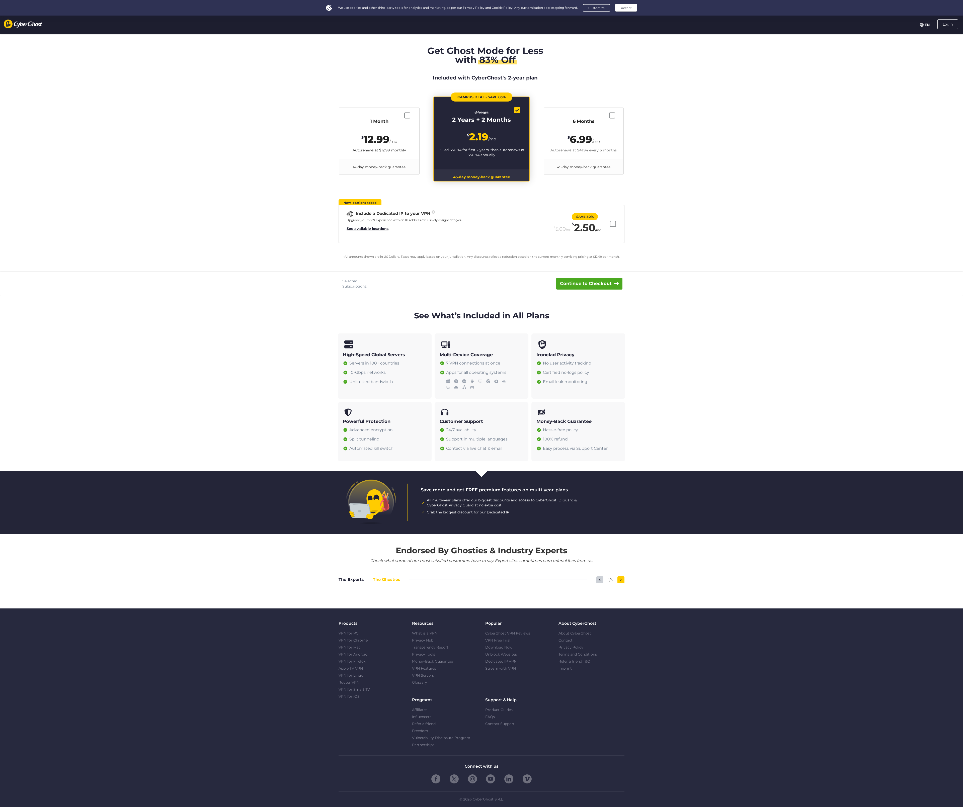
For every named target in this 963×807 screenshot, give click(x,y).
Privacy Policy (570, 647)
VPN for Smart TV (354, 689)
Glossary (419, 682)
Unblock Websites (501, 654)
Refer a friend (424, 724)
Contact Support (500, 724)
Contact (565, 640)
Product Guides (499, 709)
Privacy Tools (423, 654)
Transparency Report (430, 647)
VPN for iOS (349, 696)
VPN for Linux (351, 675)
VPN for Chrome (353, 640)
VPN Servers (423, 675)
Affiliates (419, 709)
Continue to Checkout (586, 283)
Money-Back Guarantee (432, 661)
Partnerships (423, 745)
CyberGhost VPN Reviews (507, 633)
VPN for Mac (350, 647)
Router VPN (349, 682)
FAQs (490, 716)
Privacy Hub (422, 640)
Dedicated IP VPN (501, 661)
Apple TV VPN (351, 668)
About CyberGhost (574, 633)
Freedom (420, 731)
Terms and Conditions (577, 654)
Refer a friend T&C (574, 661)
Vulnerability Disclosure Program (441, 738)
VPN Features (424, 668)
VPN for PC (348, 633)
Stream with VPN (500, 668)
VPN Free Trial (497, 640)
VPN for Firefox (352, 661)
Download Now (498, 647)
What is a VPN (424, 633)
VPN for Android (353, 654)
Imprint (565, 668)
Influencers (421, 716)
